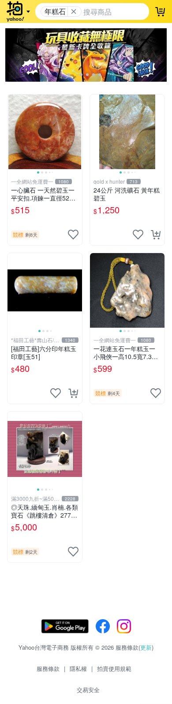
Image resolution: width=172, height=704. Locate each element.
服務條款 (48, 668)
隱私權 (78, 668)
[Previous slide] (13, 132)
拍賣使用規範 (114, 668)
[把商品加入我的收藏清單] (73, 234)
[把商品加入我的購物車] (155, 234)
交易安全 (88, 689)
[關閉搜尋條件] (74, 11)
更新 (146, 647)
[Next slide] (76, 132)
